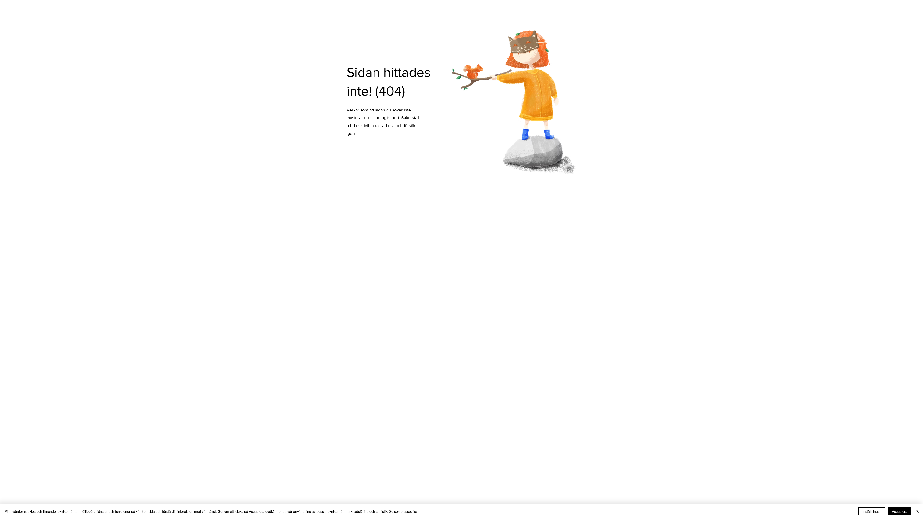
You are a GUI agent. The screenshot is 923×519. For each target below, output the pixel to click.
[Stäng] (917, 511)
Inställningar (871, 511)
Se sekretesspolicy (403, 511)
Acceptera (899, 511)
